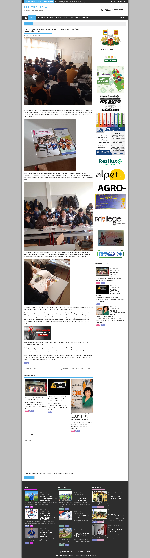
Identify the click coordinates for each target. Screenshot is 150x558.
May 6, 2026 (112, 525)
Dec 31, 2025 (78, 492)
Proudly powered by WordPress (63, 555)
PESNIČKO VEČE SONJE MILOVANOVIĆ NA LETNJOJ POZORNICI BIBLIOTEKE (77, 2)
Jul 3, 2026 (111, 492)
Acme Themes (92, 555)
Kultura (58, 18)
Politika (50, 18)
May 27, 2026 (112, 510)
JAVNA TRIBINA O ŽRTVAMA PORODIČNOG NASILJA (76, 369)
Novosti (32, 18)
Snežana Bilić (37, 35)
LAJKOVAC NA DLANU (37, 7)
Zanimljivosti (75, 18)
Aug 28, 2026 (29, 397)
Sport (65, 18)
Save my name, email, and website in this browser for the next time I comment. (49, 473)
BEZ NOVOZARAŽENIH (32, 369)
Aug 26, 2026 (75, 413)
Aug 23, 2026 (44, 528)
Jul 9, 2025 (77, 529)
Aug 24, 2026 (44, 492)
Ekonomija (41, 18)
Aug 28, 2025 (78, 511)
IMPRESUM (85, 18)
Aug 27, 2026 (52, 396)
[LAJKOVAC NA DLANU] (26, 17)
